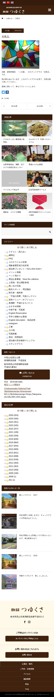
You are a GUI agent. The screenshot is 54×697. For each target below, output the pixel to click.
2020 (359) (13, 436)
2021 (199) (13, 432)
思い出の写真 (15, 286)
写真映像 (13, 334)
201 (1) (12, 480)
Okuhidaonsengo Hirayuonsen (17, 391)
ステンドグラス (16, 344)
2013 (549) (13, 459)
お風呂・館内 (27, 664)
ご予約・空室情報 (27, 669)
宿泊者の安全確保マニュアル (22, 340)
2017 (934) (13, 446)
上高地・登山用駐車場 (19, 282)
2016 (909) (13, 449)
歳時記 (12, 255)
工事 (11, 327)
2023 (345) (13, 425)
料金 (27, 684)
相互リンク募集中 (12, 385)
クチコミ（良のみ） (18, 252)
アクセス (27, 674)
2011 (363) (13, 466)
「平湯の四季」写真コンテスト (23, 296)
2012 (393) (13, 463)
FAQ (11, 259)
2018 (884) (13, 442)
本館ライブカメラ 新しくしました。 (34, 576)
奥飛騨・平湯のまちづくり (21, 303)
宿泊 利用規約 (16, 337)
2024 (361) (13, 422)
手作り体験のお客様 (18, 317)
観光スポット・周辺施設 (20, 289)
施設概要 (27, 679)
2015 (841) (13, 453)
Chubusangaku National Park (17, 388)
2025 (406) (13, 419)
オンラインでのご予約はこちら (27, 638)
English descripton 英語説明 (22, 320)
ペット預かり (15, 276)
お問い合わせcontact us (28, 374)
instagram (13, 323)
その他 (7, 30)
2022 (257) (13, 429)
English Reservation (18, 313)
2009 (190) (13, 473)
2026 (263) (13, 415)
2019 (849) (13, 439)
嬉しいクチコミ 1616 (28, 556)
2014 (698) (13, 456)
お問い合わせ (27, 655)
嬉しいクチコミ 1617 (28, 495)
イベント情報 (15, 272)
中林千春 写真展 (17, 310)
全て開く (21, 247)
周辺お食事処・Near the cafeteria (24, 279)
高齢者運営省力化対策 (19, 265)
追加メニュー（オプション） (22, 300)
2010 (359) (13, 470)
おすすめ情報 (15, 306)
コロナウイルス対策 (18, 262)
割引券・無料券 (16, 293)
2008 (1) (12, 476)
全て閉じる (32, 247)
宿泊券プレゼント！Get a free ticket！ (26, 269)
